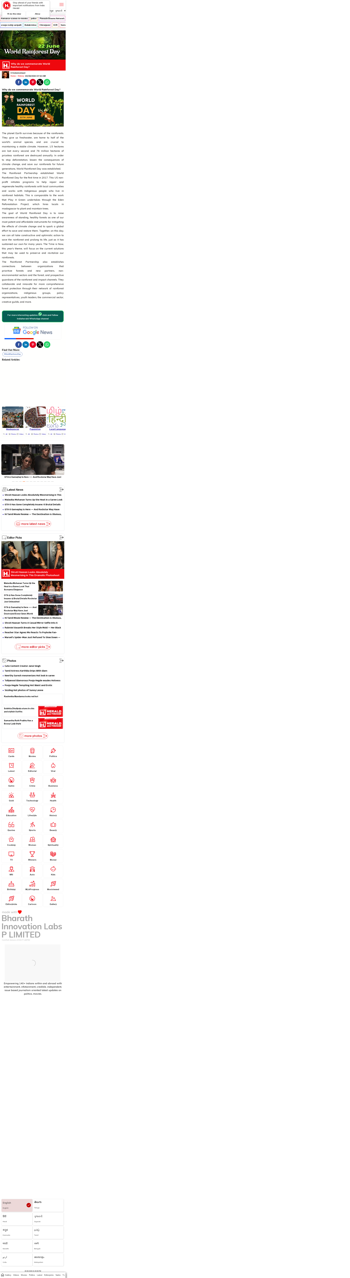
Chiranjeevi (45, 25)
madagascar (9, 208)
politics (32, 1275)
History (21, 76)
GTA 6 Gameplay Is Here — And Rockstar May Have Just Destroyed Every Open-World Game (32, 509)
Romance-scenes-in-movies (14, 18)
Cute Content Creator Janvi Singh (23, 666)
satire (58, 1275)
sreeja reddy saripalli (11, 25)
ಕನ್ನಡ (51, 11)
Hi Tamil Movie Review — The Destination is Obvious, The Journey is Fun (33, 514)
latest (39, 1275)
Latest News (15, 489)
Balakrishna (30, 25)
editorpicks (49, 1275)
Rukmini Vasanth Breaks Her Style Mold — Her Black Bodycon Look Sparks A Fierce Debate (33, 627)
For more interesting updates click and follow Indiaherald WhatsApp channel (33, 317)
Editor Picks (14, 537)
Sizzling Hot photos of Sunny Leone (24, 690)
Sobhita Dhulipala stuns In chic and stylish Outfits (19, 710)
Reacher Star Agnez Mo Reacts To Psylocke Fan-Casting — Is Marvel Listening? (31, 632)
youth (24, 297)
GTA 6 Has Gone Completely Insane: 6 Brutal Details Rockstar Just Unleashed (33, 504)
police (33, 18)
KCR (55, 25)
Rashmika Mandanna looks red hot (21, 697)
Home (13, 76)
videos (16, 1275)
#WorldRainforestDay (12, 354)
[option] (13, 481)
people (43, 190)
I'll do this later (14, 14)
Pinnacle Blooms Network (52, 18)
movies (24, 1275)
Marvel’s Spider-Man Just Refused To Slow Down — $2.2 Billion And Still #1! (32, 637)
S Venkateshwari (18, 73)
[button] (18, 82)
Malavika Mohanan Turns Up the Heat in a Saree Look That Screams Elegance (33, 500)
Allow (37, 14)
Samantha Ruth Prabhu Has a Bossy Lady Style (18, 722)
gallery (8, 1275)
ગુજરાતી (58, 11)
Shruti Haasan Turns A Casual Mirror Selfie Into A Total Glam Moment (31, 623)
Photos (11, 660)
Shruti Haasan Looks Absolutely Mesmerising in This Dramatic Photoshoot (33, 495)
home (2, 1274)
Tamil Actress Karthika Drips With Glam (26, 671)
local (45, 186)
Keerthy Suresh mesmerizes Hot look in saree (30, 675)
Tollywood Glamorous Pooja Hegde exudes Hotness (32, 680)
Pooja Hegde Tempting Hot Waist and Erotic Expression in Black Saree (28, 685)
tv (63, 1275)
